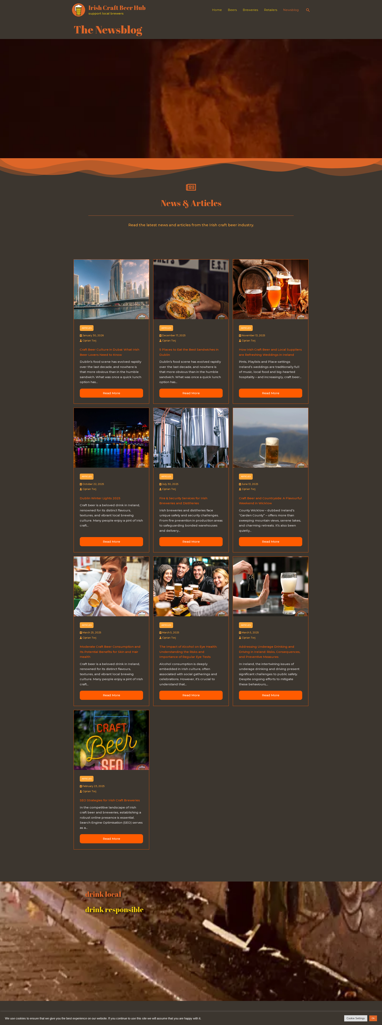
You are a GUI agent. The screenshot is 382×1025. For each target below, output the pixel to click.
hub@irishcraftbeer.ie (280, 1013)
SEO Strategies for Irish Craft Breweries (110, 800)
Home (217, 10)
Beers (232, 10)
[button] (308, 10)
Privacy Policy (247, 1013)
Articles (87, 328)
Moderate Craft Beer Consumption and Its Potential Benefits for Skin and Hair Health (110, 652)
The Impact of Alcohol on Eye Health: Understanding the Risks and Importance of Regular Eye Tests (188, 652)
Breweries (250, 10)
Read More (111, 393)
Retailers (270, 10)
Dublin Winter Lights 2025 (100, 498)
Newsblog (291, 10)
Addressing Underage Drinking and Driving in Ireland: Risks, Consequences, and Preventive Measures (269, 652)
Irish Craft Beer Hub (117, 8)
